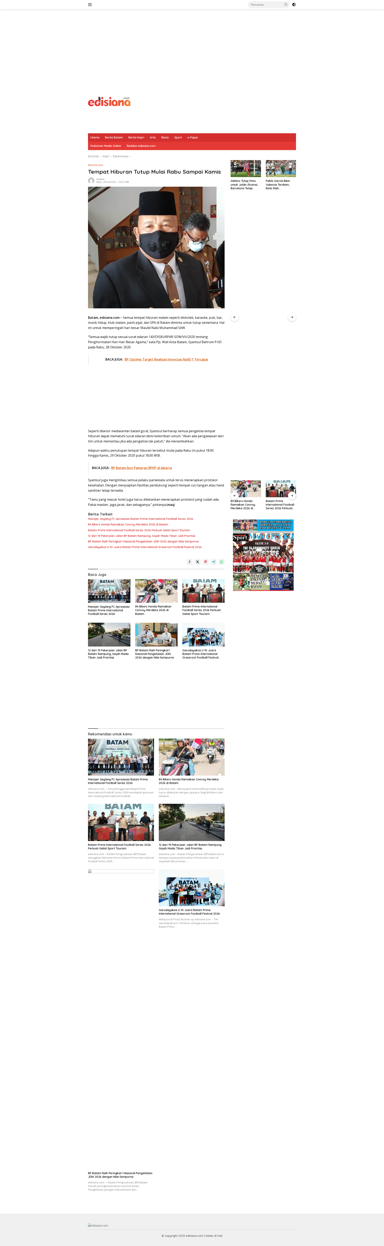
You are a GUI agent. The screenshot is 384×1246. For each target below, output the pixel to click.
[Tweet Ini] (198, 562)
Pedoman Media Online (105, 146)
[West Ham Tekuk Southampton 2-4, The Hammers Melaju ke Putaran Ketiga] (281, 310)
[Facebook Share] (190, 562)
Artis (153, 137)
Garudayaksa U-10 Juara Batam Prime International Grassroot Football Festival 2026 (145, 547)
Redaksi (100, 179)
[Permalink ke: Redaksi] (91, 180)
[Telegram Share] (214, 562)
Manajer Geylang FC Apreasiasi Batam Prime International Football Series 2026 (140, 519)
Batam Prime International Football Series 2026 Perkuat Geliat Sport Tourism (139, 530)
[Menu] (90, 4)
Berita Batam (114, 137)
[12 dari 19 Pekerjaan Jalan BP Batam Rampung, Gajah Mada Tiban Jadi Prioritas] (109, 635)
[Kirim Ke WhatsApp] (222, 562)
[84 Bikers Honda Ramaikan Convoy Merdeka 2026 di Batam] (156, 591)
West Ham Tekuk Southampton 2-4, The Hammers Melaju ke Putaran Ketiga (281, 467)
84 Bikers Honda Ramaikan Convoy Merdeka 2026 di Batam (128, 524)
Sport (178, 137)
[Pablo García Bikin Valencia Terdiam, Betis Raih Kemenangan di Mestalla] (246, 168)
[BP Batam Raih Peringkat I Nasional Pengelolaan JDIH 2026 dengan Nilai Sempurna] (156, 635)
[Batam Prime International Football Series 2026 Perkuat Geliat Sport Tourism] (203, 591)
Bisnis (165, 137)
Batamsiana (95, 165)
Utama (94, 137)
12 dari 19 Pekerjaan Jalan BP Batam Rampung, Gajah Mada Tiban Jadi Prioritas (141, 536)
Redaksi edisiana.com (141, 146)
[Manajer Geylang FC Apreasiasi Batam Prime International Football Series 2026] (109, 591)
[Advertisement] (192, 41)
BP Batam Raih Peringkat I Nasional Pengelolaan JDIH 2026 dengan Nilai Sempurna (143, 541)
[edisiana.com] (109, 101)
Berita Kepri (136, 137)
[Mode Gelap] (294, 4)
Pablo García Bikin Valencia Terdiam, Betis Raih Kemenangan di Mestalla (243, 184)
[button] (286, 4)
